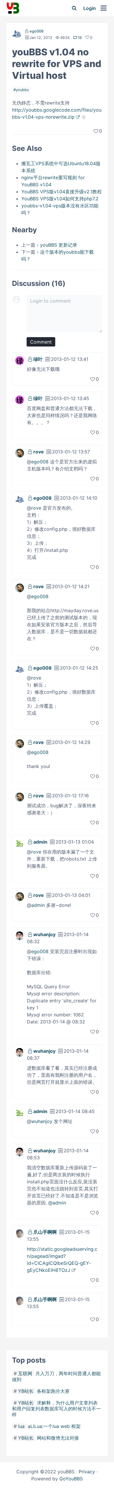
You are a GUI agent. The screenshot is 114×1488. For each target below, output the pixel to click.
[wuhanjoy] (19, 935)
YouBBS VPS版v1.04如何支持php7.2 (60, 199)
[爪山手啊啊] (19, 1232)
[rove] (19, 452)
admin (40, 842)
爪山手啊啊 (45, 1232)
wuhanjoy (44, 934)
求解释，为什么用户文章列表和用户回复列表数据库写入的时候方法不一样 (56, 1408)
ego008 (37, 31)
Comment (41, 342)
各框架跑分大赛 (53, 1391)
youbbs (22, 90)
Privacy (87, 1472)
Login (89, 8)
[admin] (19, 842)
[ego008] (16, 35)
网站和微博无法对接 (58, 1438)
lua (21, 1426)
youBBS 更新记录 (58, 245)
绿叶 (38, 359)
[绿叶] (19, 360)
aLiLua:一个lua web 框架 (54, 1426)
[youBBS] (13, 8)
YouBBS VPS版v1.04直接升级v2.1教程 (61, 191)
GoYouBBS (71, 1479)
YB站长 (26, 1391)
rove (38, 452)
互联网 (25, 1373)
